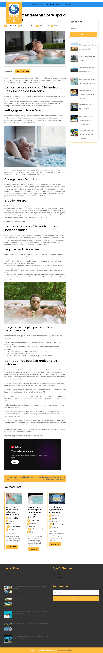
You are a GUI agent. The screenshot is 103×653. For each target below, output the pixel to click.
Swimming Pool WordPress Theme (44, 650)
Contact (66, 4)
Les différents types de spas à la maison (56, 509)
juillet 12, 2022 (35, 520)
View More (13, 547)
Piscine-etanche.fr (28, 26)
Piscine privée (37, 4)
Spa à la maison (53, 4)
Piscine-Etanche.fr (14, 18)
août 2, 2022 (56, 516)
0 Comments (15, 526)
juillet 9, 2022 (13, 518)
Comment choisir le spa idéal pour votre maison (12, 511)
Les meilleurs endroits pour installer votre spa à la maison (34, 512)
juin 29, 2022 (12, 26)
